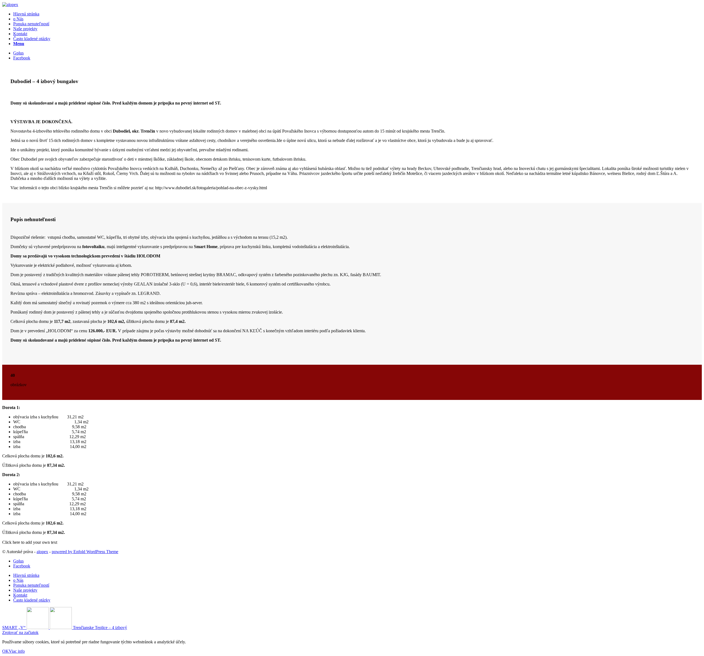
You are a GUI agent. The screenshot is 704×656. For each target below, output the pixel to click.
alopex (42, 551)
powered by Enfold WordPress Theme (85, 551)
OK (5, 651)
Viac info (17, 651)
